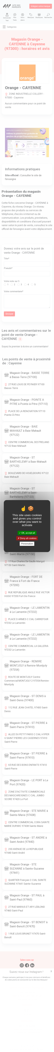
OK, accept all (28, 533)
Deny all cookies (28, 538)
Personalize (27, 544)
